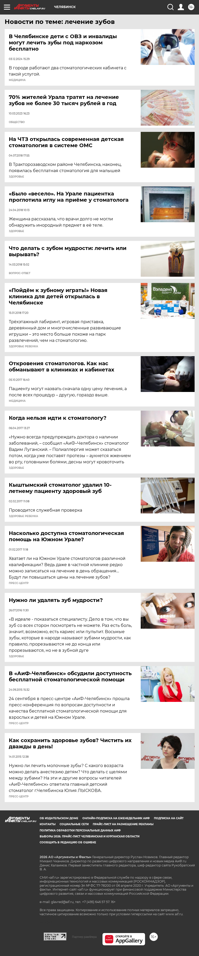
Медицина (17, 80)
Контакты (47, 824)
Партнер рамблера (84, 936)
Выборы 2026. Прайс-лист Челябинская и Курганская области (89, 836)
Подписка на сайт (168, 818)
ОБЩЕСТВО (17, 122)
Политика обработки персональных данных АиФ (80, 830)
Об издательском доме (59, 818)
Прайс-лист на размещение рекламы (123, 824)
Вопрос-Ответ (19, 273)
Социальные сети (74, 824)
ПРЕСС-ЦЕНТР (19, 583)
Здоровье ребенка (23, 346)
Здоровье (16, 176)
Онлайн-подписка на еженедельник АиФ (116, 818)
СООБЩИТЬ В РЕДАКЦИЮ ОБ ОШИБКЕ (68, 842)
